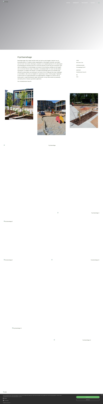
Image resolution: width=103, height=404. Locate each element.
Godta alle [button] (88, 397)
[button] (34, 400)
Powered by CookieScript (6, 402)
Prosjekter (85, 2)
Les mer (20, 396)
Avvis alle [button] (88, 399)
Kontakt (93, 2)
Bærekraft (76, 2)
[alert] (51, 399)
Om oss (68, 2)
